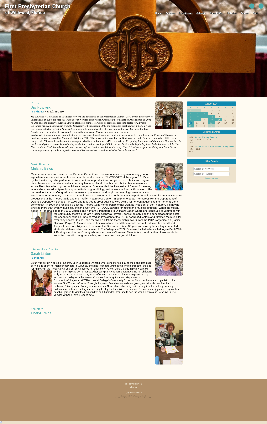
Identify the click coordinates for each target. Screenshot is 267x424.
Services (170, 13)
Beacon (245, 13)
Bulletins (232, 13)
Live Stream (185, 13)
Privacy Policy (148, 398)
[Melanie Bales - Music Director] (169, 189)
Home (158, 13)
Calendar (201, 13)
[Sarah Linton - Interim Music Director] (169, 274)
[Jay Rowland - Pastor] (169, 128)
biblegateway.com (211, 178)
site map (133, 387)
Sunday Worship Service (206, 137)
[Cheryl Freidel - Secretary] (169, 363)
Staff (256, 13)
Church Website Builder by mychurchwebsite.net (129, 398)
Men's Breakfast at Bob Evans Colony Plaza (214, 147)
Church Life (216, 13)
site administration (133, 384)
